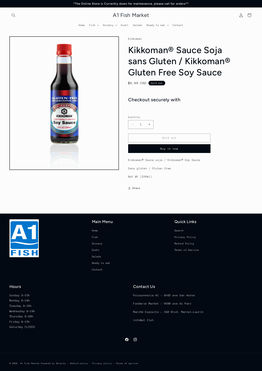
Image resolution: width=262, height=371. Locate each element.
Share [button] (136, 187)
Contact (97, 269)
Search (179, 230)
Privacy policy (102, 363)
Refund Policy (184, 243)
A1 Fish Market (30, 363)
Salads (96, 256)
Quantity (134, 117)
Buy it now (169, 148)
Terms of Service (186, 250)
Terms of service (127, 363)
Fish (95, 237)
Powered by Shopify (53, 363)
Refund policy (79, 363)
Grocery (97, 243)
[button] (13, 15)
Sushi (96, 250)
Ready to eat (101, 263)
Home (95, 230)
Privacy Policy (185, 237)
